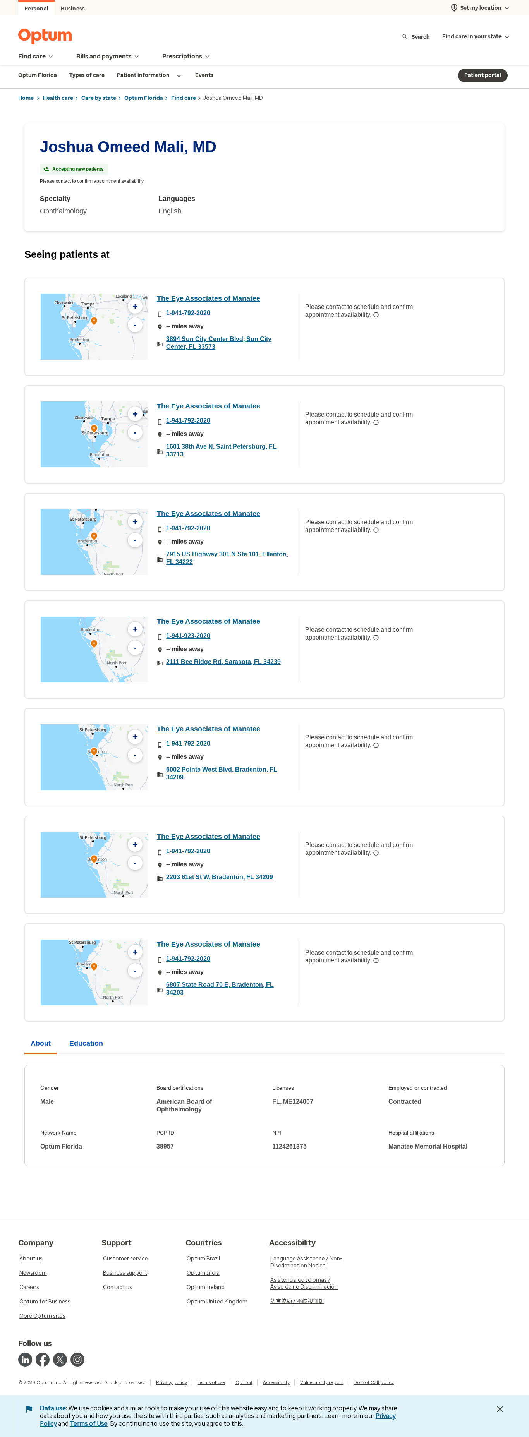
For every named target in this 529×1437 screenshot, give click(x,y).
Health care (58, 98)
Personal (36, 8)
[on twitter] (60, 1360)
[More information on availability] (376, 315)
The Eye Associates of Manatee (208, 298)
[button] (94, 322)
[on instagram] (77, 1360)
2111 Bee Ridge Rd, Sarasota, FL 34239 (223, 661)
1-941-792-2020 (188, 313)
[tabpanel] (264, 1115)
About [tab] (41, 1043)
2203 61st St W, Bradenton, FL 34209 (219, 877)
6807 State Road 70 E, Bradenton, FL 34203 (220, 988)
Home (26, 98)
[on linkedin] (25, 1360)
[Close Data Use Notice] (500, 1409)
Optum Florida (143, 98)
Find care (183, 98)
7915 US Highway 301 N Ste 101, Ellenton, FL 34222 (227, 558)
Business (73, 8)
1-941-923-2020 (188, 636)
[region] (94, 327)
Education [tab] (86, 1043)
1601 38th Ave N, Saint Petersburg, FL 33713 (221, 450)
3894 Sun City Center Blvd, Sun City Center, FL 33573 (218, 343)
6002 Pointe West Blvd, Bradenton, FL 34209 (221, 773)
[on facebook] (43, 1360)
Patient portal (482, 75)
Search (421, 36)
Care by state (98, 98)
